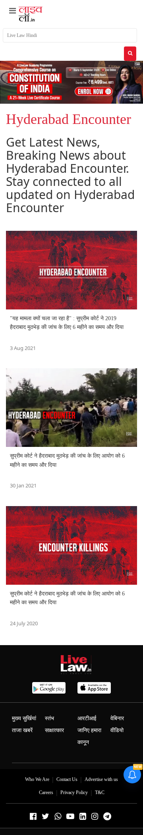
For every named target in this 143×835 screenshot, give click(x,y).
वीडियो (117, 730)
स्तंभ (49, 718)
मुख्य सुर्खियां (24, 718)
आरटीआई (87, 718)
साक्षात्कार (54, 730)
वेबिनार (117, 718)
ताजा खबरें (22, 730)
